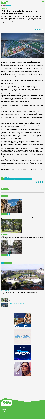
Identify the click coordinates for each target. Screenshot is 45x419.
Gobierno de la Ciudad (27, 179)
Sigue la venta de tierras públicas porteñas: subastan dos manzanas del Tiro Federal (25, 305)
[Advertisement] (22, 386)
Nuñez (5, 179)
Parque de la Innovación (17, 179)
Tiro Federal (9, 179)
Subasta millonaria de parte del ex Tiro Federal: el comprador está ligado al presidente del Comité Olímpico (25, 300)
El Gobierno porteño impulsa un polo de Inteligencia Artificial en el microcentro (18, 258)
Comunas (4, 5)
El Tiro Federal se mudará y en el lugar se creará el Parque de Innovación (19, 292)
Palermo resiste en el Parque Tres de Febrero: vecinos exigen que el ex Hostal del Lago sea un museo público (22, 238)
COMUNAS (3, 215)
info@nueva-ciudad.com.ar (8, 415)
